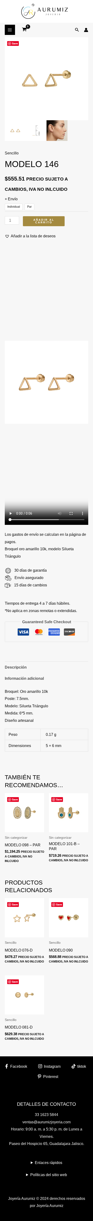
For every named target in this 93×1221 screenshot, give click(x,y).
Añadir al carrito (43, 221)
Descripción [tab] (16, 667)
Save (15, 43)
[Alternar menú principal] (10, 30)
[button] (77, 30)
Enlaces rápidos (48, 1162)
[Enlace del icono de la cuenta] (86, 30)
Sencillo (12, 153)
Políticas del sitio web (48, 1175)
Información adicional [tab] (24, 678)
